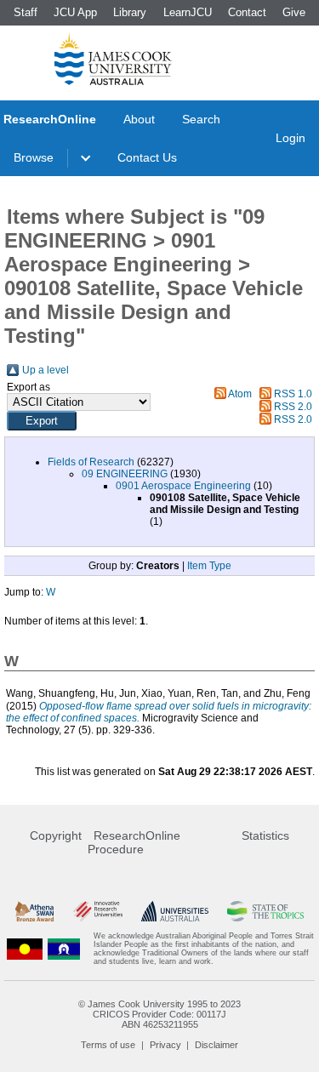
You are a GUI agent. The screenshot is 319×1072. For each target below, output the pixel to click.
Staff (25, 12)
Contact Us (147, 157)
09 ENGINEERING (125, 474)
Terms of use (108, 1045)
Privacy (165, 1045)
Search (201, 119)
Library (129, 12)
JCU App (75, 12)
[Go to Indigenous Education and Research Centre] (24, 949)
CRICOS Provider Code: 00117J (159, 1014)
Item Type (209, 566)
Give (293, 12)
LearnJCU (187, 12)
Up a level (45, 370)
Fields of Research (91, 462)
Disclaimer (216, 1045)
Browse (34, 157)
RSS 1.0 (293, 394)
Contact (247, 12)
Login (290, 138)
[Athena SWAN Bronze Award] (34, 911)
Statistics (265, 835)
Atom (240, 394)
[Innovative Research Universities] (97, 911)
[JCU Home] (113, 58)
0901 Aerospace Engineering (183, 486)
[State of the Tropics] (265, 911)
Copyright (56, 835)
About (139, 119)
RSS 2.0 (293, 407)
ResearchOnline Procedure (134, 842)
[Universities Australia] (174, 911)
